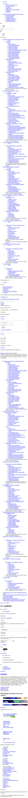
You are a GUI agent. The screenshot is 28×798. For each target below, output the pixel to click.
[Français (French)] (3, 25)
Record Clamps (11, 101)
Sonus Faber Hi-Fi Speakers (14, 183)
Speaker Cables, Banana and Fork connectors (17, 156)
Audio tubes (10, 213)
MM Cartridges (11, 74)
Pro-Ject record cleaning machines (15, 138)
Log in (3, 327)
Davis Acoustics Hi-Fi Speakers (14, 180)
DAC (9, 230)
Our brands (5, 756)
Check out (3, 347)
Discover (12, 89)
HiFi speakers (8, 169)
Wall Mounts (11, 104)
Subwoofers (10, 175)
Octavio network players (13, 238)
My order (5, 759)
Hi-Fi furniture (11, 216)
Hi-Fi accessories (11, 217)
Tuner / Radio (11, 232)
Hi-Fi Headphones (12, 186)
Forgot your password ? (6, 329)
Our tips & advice (6, 669)
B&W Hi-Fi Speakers (12, 179)
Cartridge (5, 749)
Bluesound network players (14, 237)
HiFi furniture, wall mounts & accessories (11, 244)
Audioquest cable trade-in (11, 21)
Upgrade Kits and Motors (13, 97)
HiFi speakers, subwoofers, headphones (11, 166)
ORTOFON (9, 618)
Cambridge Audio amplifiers (14, 205)
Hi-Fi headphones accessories (14, 189)
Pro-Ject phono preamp (13, 71)
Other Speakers (11, 176)
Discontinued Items (12, 272)
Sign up (2, 333)
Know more (3, 615)
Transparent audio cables (13, 161)
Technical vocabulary (5, 687)
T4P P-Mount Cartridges (13, 75)
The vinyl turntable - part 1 (8, 768)
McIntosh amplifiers (12, 209)
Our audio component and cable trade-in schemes (13, 14)
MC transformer (6, 775)
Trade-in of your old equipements (12, 9)
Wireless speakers (12, 173)
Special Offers (11, 273)
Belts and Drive (11, 95)
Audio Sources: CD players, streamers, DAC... (12, 220)
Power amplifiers (11, 200)
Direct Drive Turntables (13, 47)
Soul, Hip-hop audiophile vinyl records (16, 115)
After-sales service (7, 786)
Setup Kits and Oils (12, 103)
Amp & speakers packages (13, 178)
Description (5, 666)
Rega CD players (11, 235)
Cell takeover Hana (10, 16)
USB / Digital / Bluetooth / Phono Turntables (17, 50)
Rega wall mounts (12, 260)
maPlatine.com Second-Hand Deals (15, 270)
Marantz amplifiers (12, 207)
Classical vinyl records (13, 120)
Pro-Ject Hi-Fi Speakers (13, 182)
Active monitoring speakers (14, 172)
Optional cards (11, 214)
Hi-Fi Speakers (11, 171)
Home (2, 603)
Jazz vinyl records (12, 118)
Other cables (10, 155)
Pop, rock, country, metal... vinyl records (16, 117)
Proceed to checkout (5, 353)
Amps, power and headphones (9, 751)
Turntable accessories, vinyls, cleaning (11, 90)
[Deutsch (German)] (3, 26)
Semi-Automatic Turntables (14, 45)
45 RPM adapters (11, 131)
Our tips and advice (10, 6)
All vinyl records (11, 109)
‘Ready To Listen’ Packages (14, 51)
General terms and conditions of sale (10, 780)
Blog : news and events (8, 286)
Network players (11, 228)
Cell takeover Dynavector (11, 18)
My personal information (8, 763)
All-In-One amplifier (12, 203)
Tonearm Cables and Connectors (15, 149)
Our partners (5, 782)
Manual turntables (12, 44)
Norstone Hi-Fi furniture (13, 259)
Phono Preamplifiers (12, 61)
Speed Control (11, 66)
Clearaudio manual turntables (14, 52)
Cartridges (5, 773)
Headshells (10, 81)
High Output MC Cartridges (14, 78)
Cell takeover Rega (10, 17)
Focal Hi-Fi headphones (13, 190)
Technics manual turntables (13, 57)
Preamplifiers (11, 201)
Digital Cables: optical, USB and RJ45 (16, 154)
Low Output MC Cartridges (14, 76)
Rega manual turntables (13, 55)
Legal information (6, 779)
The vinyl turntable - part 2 (8, 767)
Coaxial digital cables (12, 152)
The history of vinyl (7, 772)
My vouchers (6, 764)
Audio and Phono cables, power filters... (11, 142)
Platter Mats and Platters (13, 100)
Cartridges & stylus (10, 72)
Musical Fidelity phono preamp (14, 69)
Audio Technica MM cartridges (14, 83)
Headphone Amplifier (12, 187)
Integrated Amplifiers (10, 197)
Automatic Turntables (12, 46)
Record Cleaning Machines (14, 126)
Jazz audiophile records (13, 113)
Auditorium (8, 10)
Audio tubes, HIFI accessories (12, 211)
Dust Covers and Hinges (13, 99)
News (9, 43)
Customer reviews (7, 667)
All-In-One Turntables (12, 48)
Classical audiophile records (14, 114)
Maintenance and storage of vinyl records (14, 123)
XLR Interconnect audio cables (14, 151)
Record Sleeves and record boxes (15, 129)
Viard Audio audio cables (13, 162)
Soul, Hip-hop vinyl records (14, 121)
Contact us (3, 316)
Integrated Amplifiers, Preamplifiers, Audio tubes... (13, 194)
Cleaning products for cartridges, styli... (16, 96)
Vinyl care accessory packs (13, 130)
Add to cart (3, 632)
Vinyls (7, 107)
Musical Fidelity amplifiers (13, 210)
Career (4, 783)
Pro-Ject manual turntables (13, 54)
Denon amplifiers (11, 206)
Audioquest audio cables (13, 159)
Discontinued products (7, 755)
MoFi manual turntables (13, 53)
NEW (9, 40)
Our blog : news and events (11, 5)
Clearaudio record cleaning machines (16, 135)
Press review (5, 785)
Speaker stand (11, 177)
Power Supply (11, 67)
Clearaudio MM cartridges (13, 85)
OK (13, 640)
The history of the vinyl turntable (10, 771)
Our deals (5, 753)
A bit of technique (6, 774)
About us (5, 1)
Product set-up (9, 8)
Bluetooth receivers (12, 231)
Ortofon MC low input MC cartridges (16, 87)
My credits (5, 760)
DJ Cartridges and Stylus (13, 80)
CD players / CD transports (14, 227)
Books (9, 258)
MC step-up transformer (13, 65)
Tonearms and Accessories (13, 102)
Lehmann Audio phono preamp (14, 68)
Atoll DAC (10, 234)
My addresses (6, 761)
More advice (3, 707)
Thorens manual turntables (13, 58)
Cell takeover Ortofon (10, 15)
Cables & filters (6, 752)
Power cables (11, 157)
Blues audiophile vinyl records (14, 116)
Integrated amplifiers (12, 199)
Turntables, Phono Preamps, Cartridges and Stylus (13, 39)
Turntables (8, 41)
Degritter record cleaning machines (15, 136)
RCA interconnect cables (13, 150)
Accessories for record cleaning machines (16, 127)
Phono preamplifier (10, 59)
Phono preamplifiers (7, 770)
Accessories (5, 750)
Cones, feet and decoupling (14, 106)
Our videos (8, 7)
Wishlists (3, 644)
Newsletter (8, 12)
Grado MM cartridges (12, 86)
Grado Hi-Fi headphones (13, 191)
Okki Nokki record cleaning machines (16, 137)
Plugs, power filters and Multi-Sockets (16, 158)
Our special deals (6, 263)
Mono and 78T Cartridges (13, 79)
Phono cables (11, 148)
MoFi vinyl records (12, 122)
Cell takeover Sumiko (10, 20)
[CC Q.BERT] (6, 611)
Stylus (9, 82)
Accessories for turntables (11, 93)
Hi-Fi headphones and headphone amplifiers (15, 184)
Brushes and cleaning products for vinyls (16, 128)
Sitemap (4, 787)
